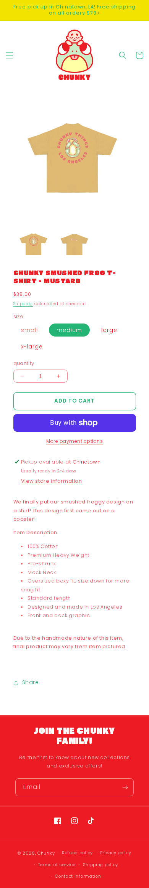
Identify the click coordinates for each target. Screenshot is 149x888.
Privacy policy (115, 853)
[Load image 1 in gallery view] (33, 244)
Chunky (46, 853)
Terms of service (57, 865)
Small (33, 331)
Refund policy (77, 853)
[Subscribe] (125, 787)
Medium (69, 330)
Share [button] (30, 682)
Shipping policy (100, 865)
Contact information (78, 876)
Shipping (23, 304)
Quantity (23, 363)
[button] (9, 55)
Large (109, 330)
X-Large (32, 346)
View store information (51, 481)
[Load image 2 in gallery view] (74, 244)
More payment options (74, 441)
